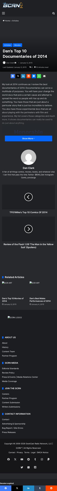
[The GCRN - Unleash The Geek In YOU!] (12, 5)
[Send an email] (15, 63)
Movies (17, 45)
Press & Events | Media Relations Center (20, 377)
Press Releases (9, 432)
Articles (15, 21)
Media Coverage (9, 381)
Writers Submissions (11, 407)
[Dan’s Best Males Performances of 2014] (42, 288)
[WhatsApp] (39, 76)
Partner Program (9, 356)
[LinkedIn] (23, 76)
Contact (5, 419)
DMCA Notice (42, 452)
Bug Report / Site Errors (12, 428)
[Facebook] (13, 76)
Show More (27, 138)
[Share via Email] (44, 76)
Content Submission (11, 402)
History (5, 347)
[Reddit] (28, 76)
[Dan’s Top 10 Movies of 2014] (14, 288)
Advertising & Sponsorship (13, 424)
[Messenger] (34, 76)
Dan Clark (10, 63)
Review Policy (8, 373)
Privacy (20, 452)
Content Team (8, 351)
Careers (5, 394)
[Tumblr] (40, 488)
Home (7, 21)
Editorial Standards (10, 368)
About (4, 343)
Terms (26, 452)
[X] (18, 76)
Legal (33, 452)
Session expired (7, 483)
